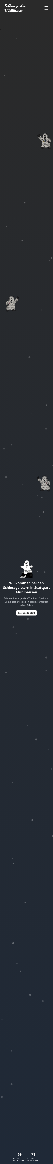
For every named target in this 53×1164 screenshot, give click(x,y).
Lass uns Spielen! (26, 613)
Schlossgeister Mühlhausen (15, 8)
